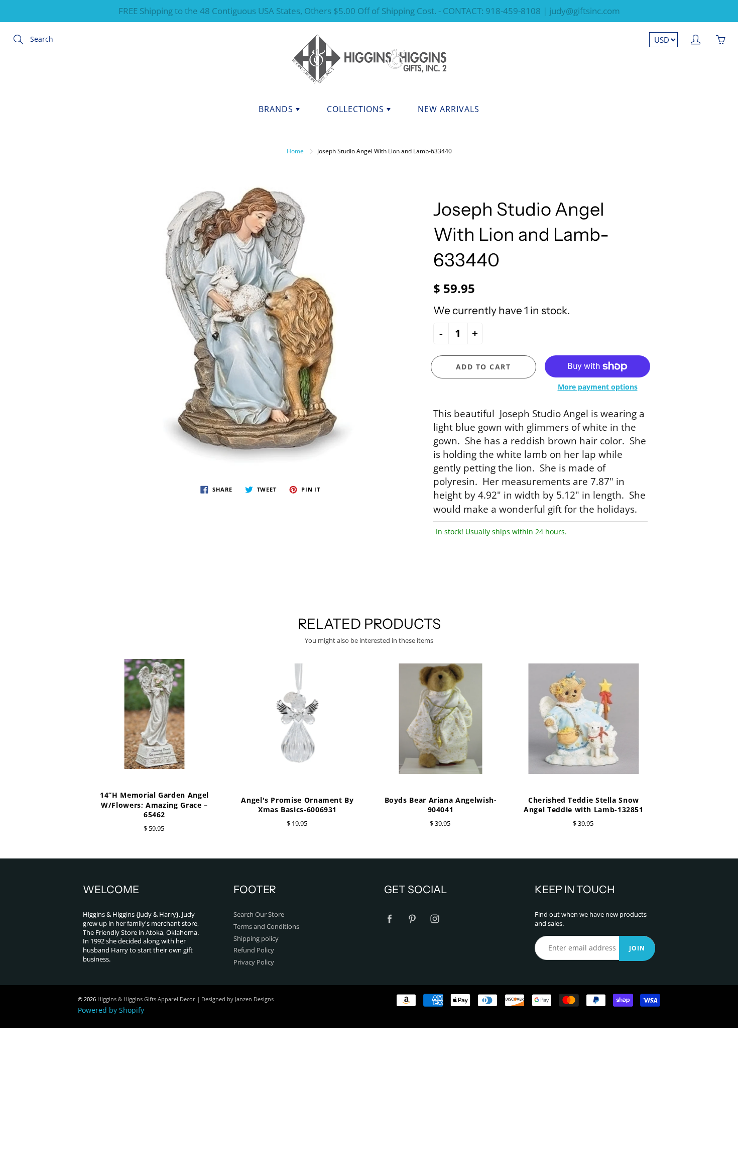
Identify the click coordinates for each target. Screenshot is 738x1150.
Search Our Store (258, 914)
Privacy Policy (253, 962)
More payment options (598, 387)
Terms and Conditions (266, 926)
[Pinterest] (412, 919)
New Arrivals (448, 109)
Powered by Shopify (111, 1010)
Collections (357, 109)
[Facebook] (389, 919)
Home (295, 151)
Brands (277, 109)
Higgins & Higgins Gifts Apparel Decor (146, 999)
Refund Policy (253, 950)
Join (637, 948)
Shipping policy (256, 938)
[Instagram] (434, 919)
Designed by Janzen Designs (237, 999)
